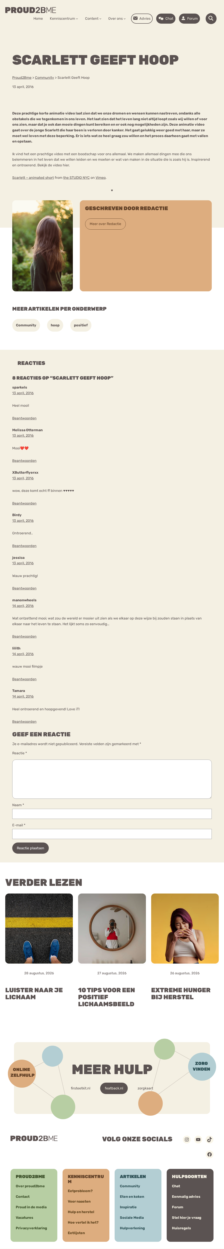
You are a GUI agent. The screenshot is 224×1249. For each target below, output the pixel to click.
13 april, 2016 (23, 393)
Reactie (19, 753)
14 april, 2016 (23, 606)
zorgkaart (145, 1088)
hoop (55, 325)
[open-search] (211, 18)
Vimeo (101, 178)
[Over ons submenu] (125, 19)
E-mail (18, 825)
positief (81, 325)
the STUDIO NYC (76, 178)
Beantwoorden (24, 418)
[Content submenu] (100, 19)
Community (26, 325)
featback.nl (114, 1088)
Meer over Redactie (105, 224)
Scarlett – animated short (33, 178)
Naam (18, 805)
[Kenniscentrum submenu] (77, 19)
